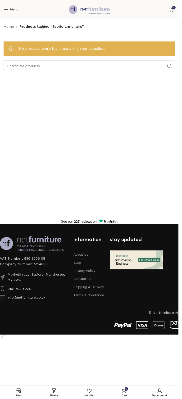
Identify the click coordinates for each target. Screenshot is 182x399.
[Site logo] (89, 9)
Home (9, 26)
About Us (80, 254)
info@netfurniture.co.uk (26, 297)
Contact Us (82, 279)
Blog (77, 262)
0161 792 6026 (19, 288)
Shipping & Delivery (88, 287)
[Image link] (32, 243)
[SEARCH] (169, 65)
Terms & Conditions (89, 295)
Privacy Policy (84, 270)
